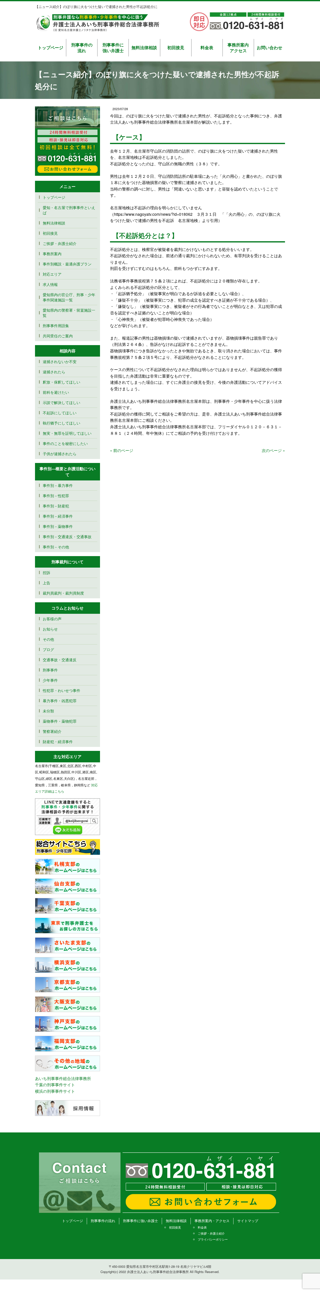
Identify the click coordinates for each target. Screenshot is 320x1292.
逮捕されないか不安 (61, 361)
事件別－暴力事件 (58, 485)
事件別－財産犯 (56, 505)
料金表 (206, 47)
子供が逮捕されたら (59, 453)
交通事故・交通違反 (59, 659)
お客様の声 (52, 618)
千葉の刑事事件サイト (55, 1084)
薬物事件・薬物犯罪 (59, 721)
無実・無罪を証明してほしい (67, 433)
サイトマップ (247, 1220)
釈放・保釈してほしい (61, 382)
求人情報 (50, 284)
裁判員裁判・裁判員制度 (63, 593)
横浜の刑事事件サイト (55, 1091)
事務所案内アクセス (238, 48)
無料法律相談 (144, 47)
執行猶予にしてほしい (61, 423)
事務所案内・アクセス (212, 1220)
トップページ (50, 47)
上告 (46, 582)
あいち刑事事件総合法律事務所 (63, 1078)
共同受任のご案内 (58, 335)
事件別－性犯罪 (56, 495)
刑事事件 (50, 669)
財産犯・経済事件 (58, 741)
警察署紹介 (52, 731)
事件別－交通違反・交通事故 (67, 536)
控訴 (46, 572)
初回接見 (175, 47)
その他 (48, 639)
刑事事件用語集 (56, 325)
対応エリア (52, 274)
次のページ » (273, 450)
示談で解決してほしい (61, 402)
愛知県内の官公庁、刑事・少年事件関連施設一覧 (69, 297)
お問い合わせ (269, 47)
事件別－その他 (56, 546)
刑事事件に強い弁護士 (113, 48)
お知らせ (50, 629)
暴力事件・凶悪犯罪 (59, 700)
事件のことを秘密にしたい (65, 443)
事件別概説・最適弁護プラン (67, 263)
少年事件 (50, 680)
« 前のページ (121, 450)
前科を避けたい (56, 392)
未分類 (48, 710)
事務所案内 (52, 253)
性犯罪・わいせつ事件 (61, 690)
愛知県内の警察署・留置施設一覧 (69, 312)
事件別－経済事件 (58, 516)
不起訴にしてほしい (59, 412)
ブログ (48, 649)
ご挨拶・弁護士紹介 (59, 243)
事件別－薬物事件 (58, 526)
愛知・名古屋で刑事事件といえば (69, 210)
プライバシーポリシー (213, 1239)
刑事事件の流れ (81, 48)
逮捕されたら (54, 371)
